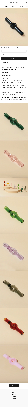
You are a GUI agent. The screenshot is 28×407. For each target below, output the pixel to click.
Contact (14, 396)
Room (2, 6)
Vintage (19, 6)
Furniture (12, 6)
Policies (14, 400)
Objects (6, 6)
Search (14, 394)
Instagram (14, 398)
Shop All (14, 392)
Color (3, 51)
